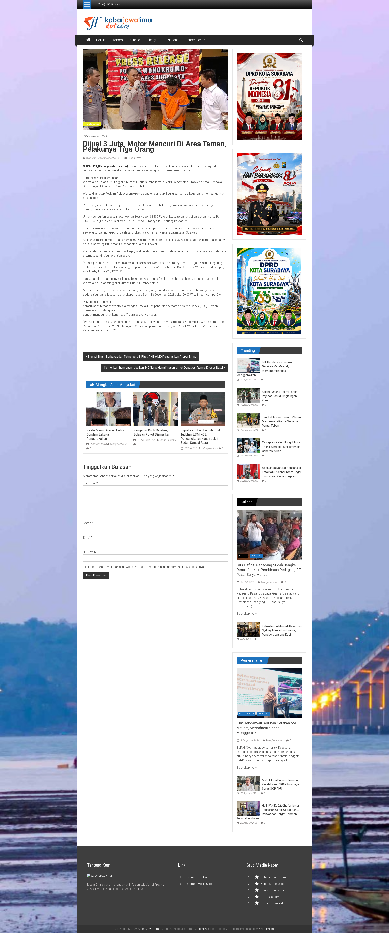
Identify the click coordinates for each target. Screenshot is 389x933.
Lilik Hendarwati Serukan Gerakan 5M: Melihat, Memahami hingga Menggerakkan (267, 728)
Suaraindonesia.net (273, 890)
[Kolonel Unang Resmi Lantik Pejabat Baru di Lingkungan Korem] (248, 394)
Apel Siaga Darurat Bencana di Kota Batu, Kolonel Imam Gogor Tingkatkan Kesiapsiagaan (281, 472)
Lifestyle (152, 40)
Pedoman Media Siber (199, 883)
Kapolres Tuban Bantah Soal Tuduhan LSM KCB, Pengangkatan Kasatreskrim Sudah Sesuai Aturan (200, 436)
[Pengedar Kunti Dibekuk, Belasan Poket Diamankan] (155, 409)
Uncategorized (92, 124)
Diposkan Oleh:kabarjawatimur (102, 158)
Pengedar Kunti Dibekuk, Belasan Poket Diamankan (151, 432)
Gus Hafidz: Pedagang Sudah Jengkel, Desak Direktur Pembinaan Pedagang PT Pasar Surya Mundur (269, 570)
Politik (100, 40)
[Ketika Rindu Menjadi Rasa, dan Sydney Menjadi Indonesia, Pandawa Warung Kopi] (248, 629)
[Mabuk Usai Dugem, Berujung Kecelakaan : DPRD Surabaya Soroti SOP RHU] (248, 783)
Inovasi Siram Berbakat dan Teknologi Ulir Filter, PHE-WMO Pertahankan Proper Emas (142, 356)
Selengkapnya (246, 613)
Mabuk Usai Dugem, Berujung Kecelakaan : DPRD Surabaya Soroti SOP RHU (280, 784)
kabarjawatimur (118, 444)
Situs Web (89, 552)
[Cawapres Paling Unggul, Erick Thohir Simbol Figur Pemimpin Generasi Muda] (248, 445)
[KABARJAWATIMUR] (101, 876)
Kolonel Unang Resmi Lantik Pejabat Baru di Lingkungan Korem (279, 396)
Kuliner (243, 555)
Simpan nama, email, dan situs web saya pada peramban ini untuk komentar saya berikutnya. (145, 566)
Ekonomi (117, 40)
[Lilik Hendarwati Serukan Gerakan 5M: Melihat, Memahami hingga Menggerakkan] (248, 365)
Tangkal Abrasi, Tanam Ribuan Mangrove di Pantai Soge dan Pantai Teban (281, 421)
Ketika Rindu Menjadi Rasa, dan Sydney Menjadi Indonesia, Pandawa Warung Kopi (282, 630)
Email (87, 537)
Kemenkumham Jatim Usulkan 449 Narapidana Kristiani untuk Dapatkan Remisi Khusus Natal (163, 367)
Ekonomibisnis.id (272, 903)
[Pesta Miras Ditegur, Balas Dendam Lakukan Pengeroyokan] (108, 409)
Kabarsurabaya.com (274, 883)
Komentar (90, 483)
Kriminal (135, 40)
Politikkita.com (270, 896)
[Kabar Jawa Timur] (88, 40)
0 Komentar (134, 158)
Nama (88, 523)
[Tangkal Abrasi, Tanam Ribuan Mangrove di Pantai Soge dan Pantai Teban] (248, 420)
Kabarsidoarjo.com (273, 877)
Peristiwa (256, 555)
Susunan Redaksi (196, 877)
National (173, 40)
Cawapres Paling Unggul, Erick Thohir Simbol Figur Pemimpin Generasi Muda (281, 447)
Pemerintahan (195, 40)
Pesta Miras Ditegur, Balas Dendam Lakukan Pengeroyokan (105, 434)
